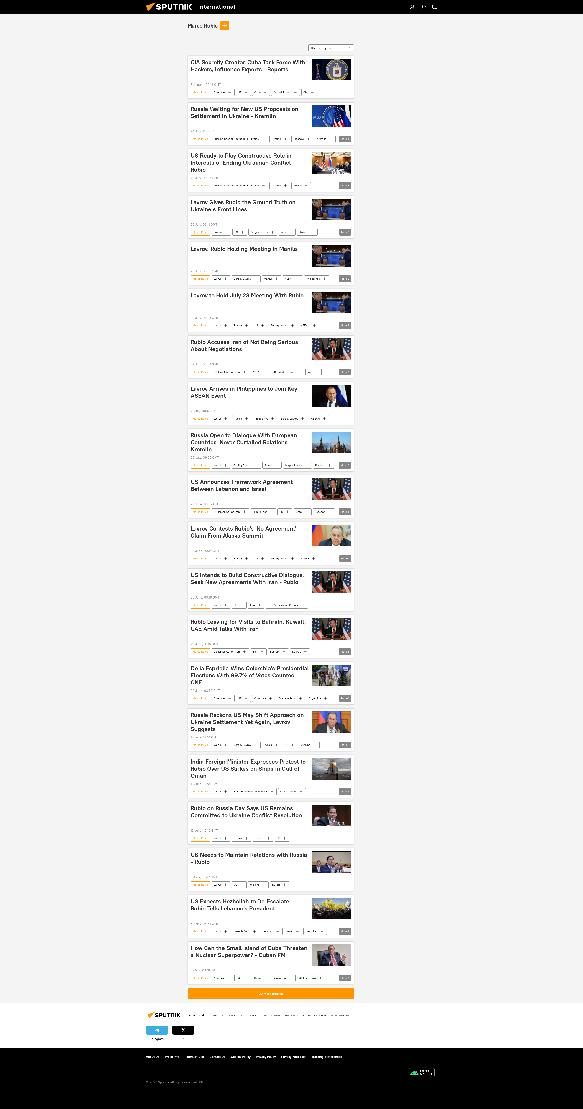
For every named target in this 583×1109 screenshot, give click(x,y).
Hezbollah (311, 931)
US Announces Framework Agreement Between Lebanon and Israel (242, 485)
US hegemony (307, 978)
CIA (305, 92)
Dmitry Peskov (243, 465)
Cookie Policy (241, 1057)
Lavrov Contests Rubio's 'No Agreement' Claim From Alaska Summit (243, 532)
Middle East (260, 511)
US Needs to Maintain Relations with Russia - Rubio (249, 858)
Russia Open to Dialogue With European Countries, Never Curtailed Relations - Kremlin (244, 442)
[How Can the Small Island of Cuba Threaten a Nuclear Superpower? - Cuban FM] (331, 955)
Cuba (257, 92)
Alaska (305, 558)
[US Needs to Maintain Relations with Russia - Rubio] (331, 862)
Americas (219, 92)
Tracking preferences (327, 1057)
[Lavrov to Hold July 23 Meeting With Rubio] (331, 302)
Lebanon (320, 511)
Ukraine (276, 139)
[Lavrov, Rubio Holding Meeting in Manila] (331, 256)
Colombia (260, 698)
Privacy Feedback (293, 1057)
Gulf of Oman (288, 791)
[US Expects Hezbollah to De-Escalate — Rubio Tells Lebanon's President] (331, 908)
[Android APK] (421, 1073)
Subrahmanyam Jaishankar (250, 791)
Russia (298, 185)
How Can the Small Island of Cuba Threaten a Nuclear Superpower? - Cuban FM (249, 951)
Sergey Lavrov (259, 232)
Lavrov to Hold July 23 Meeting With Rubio (247, 295)
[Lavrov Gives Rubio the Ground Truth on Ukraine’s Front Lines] (331, 209)
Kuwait (296, 651)
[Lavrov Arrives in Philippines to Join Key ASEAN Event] (331, 396)
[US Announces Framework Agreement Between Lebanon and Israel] (331, 489)
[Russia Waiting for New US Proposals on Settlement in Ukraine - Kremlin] (331, 116)
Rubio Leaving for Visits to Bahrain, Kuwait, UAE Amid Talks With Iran (248, 625)
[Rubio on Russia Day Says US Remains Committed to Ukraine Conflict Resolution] (331, 815)
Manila (268, 278)
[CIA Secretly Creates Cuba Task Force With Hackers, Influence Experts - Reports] (331, 69)
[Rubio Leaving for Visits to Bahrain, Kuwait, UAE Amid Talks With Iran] (331, 629)
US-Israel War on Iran (227, 372)
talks (283, 232)
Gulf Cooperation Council (283, 605)
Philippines (313, 278)
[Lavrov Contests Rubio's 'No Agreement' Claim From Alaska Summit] (331, 535)
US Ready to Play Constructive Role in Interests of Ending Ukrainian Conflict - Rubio (243, 162)
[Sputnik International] (170, 12)
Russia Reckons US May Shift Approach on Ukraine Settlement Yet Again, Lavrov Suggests (247, 722)
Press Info (172, 1057)
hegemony (279, 978)
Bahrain (274, 651)
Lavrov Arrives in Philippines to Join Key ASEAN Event (244, 392)
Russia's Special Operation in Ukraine (236, 139)
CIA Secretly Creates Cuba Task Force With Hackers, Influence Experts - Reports (248, 66)
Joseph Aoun (242, 931)
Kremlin (321, 139)
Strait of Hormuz (284, 372)
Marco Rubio (203, 25)
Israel (299, 511)
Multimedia (340, 1015)
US (239, 92)
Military (291, 1015)
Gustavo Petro (287, 698)
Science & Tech (314, 1015)
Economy (272, 1015)
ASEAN (289, 278)
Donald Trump (282, 92)
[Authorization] (412, 6)
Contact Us (217, 1057)
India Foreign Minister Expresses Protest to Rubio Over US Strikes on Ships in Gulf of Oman (248, 768)
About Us (152, 1057)
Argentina (315, 698)
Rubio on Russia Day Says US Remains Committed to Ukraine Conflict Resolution (246, 812)
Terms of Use (194, 1057)
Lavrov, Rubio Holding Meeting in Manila (244, 248)
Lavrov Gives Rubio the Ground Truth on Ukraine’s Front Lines (243, 206)
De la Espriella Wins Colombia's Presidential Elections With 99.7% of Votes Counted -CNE (250, 675)
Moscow (299, 139)
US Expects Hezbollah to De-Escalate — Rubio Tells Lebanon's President (243, 905)
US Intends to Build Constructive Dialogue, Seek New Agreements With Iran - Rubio (247, 578)
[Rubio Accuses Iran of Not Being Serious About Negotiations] (331, 349)
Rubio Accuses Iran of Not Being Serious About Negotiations (244, 345)
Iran (309, 372)
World (217, 278)
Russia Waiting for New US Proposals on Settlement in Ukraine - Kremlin (244, 112)
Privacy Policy (266, 1057)
